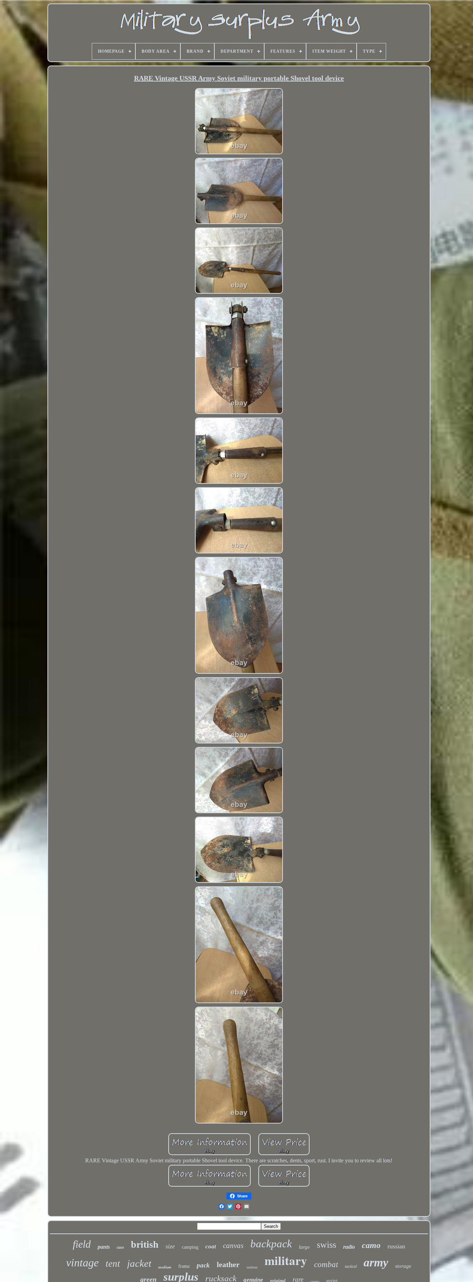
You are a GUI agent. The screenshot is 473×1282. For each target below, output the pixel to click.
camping (190, 1247)
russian (396, 1246)
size (170, 1246)
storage (403, 1266)
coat (210, 1246)
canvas (233, 1245)
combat (326, 1264)
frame (184, 1266)
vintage (82, 1262)
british (145, 1244)
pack (203, 1265)
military (286, 1260)
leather (228, 1264)
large (304, 1247)
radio (349, 1247)
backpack (271, 1244)
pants (104, 1247)
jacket (139, 1263)
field (82, 1244)
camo (371, 1245)
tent (113, 1263)
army (376, 1262)
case (120, 1247)
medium (164, 1267)
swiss (326, 1245)
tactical (351, 1266)
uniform (252, 1267)
